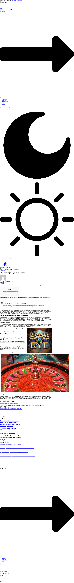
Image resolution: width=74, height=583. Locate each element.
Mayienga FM (3, 282)
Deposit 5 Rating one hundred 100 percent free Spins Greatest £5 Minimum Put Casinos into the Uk (17, 448)
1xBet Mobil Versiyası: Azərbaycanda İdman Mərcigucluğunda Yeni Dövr (9, 432)
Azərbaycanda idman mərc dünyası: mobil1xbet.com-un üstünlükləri (9, 421)
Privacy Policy (13, 0)
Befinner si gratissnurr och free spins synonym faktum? (8, 303)
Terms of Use (19, 0)
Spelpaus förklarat (6, 293)
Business (3, 5)
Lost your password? (3, 579)
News (3, 4)
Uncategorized (2, 270)
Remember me (3, 578)
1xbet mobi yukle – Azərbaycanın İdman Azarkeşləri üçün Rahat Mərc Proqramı (10, 436)
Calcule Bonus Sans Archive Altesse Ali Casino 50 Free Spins (10, 444)
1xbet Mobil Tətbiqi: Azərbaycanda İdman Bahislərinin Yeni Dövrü (11, 429)
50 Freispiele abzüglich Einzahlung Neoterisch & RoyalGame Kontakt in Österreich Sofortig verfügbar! (17, 456)
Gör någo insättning (20, 303)
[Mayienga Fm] (5, 107)
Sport (3, 6)
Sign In (10, 267)
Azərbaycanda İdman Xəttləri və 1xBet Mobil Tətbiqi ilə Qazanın (10, 425)
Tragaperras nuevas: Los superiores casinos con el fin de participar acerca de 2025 (14, 452)
